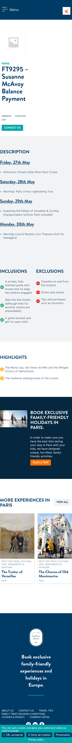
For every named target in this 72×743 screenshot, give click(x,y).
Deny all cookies (40, 734)
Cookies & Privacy (13, 717)
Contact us (12, 128)
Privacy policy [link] (36, 739)
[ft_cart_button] (6, 10)
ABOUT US (8, 710)
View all (62, 502)
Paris (5, 63)
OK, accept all (14, 734)
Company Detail (40, 717)
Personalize (63, 734)
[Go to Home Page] (66, 11)
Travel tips (46, 710)
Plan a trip (40, 462)
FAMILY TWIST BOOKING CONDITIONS (23, 713)
